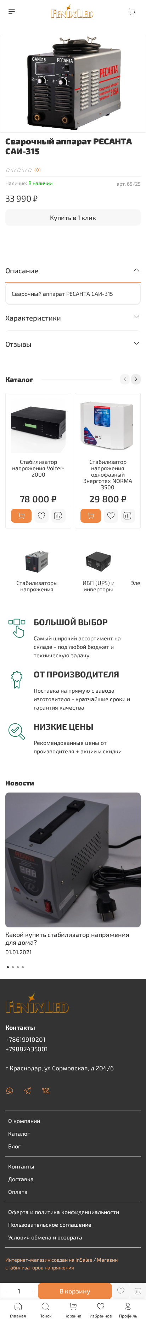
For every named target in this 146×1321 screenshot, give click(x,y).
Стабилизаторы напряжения (37, 585)
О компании (24, 1120)
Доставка (21, 1179)
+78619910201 (25, 1039)
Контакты (21, 1166)
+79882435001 (26, 1049)
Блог (14, 1146)
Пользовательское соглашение (49, 1224)
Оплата (18, 1191)
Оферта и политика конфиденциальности (63, 1211)
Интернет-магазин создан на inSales (48, 1260)
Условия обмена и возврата (45, 1237)
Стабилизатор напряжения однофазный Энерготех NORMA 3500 (107, 474)
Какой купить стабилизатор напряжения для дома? (67, 938)
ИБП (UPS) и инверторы (98, 585)
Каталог (19, 1133)
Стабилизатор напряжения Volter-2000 (38, 468)
